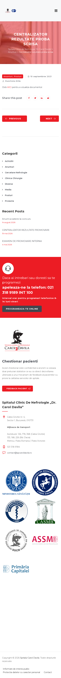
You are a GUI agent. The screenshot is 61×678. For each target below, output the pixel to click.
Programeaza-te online (22, 309)
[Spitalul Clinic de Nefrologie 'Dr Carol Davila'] (10, 10)
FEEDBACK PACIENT (17, 389)
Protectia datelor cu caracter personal (21, 672)
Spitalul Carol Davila (29, 658)
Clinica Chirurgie (13, 178)
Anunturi (8, 76)
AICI (9, 87)
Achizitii (9, 161)
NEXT (49, 118)
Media (8, 189)
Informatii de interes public (16, 669)
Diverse (9, 184)
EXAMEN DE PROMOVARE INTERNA (22, 241)
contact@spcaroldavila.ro (19, 453)
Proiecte (9, 201)
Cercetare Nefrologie (16, 172)
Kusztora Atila (13, 81)
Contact (48, 672)
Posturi (18, 76)
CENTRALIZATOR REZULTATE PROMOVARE (25, 230)
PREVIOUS (15, 118)
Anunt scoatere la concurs (16, 219)
